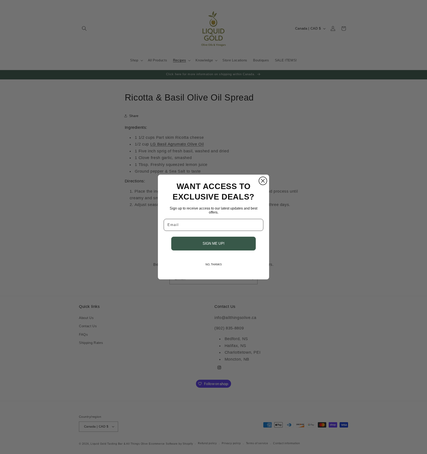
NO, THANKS (213, 264)
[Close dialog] (263, 181)
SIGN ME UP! (213, 243)
